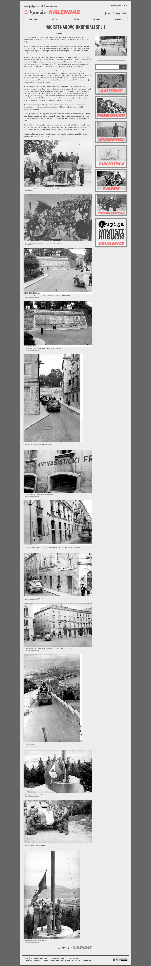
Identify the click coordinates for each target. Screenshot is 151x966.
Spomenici (37, 960)
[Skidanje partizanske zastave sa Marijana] (58, 771)
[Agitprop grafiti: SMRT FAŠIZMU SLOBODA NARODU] (53, 398)
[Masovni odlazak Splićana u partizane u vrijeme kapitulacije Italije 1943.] (58, 217)
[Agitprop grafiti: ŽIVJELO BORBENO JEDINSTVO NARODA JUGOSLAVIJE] (58, 324)
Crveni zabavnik (73, 958)
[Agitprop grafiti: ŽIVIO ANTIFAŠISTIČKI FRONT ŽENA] (58, 471)
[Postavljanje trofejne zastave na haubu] (58, 821)
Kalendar (96, 19)
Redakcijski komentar (39, 958)
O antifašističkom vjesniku (82, 960)
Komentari (75, 19)
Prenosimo (28, 960)
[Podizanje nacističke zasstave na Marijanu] (52, 894)
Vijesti (54, 19)
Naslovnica (33, 19)
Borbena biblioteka (51, 960)
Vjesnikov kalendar (57, 958)
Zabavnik (117, 19)
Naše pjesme (65, 960)
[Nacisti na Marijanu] (53, 698)
